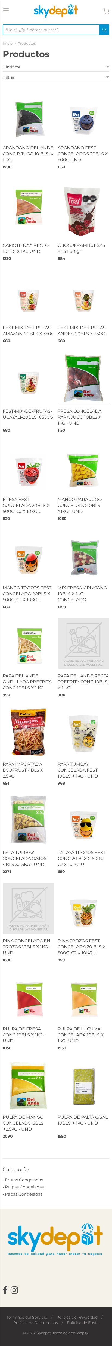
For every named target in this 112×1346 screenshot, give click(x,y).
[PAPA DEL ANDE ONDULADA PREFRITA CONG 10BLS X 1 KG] (28, 643)
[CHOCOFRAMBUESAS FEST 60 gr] (83, 208)
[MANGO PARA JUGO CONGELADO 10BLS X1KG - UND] (83, 467)
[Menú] (6, 11)
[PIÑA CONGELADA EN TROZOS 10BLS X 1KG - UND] (28, 908)
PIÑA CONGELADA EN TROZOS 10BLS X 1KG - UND (27, 946)
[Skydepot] (56, 11)
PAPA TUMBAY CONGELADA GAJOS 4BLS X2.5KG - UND (24, 858)
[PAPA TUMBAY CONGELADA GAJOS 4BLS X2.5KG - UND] (28, 820)
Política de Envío (83, 1322)
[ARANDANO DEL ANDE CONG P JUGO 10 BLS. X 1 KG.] (28, 115)
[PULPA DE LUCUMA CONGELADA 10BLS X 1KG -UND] (83, 997)
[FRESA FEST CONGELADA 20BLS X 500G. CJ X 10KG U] (28, 467)
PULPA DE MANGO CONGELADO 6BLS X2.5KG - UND (23, 1123)
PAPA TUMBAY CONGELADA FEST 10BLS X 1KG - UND (78, 770)
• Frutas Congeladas (23, 1179)
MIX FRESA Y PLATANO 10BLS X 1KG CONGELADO (82, 593)
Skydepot (43, 1333)
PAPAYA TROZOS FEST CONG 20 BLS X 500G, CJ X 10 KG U (81, 858)
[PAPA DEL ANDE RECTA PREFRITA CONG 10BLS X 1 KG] (83, 643)
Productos (27, 43)
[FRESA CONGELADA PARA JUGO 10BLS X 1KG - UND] (83, 378)
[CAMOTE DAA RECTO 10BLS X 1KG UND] (28, 203)
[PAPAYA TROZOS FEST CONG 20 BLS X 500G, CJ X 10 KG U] (83, 820)
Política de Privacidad (77, 1317)
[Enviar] (104, 29)
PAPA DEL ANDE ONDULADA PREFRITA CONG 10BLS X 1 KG (27, 681)
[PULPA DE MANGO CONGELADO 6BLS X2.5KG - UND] (28, 1085)
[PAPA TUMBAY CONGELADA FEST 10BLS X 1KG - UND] (83, 732)
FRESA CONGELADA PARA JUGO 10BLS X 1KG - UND (79, 417)
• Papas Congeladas (22, 1194)
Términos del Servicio (27, 1317)
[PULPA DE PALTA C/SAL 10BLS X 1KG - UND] (83, 1085)
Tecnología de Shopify (70, 1333)
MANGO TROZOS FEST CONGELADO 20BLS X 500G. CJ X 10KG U (27, 593)
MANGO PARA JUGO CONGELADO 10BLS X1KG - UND (80, 505)
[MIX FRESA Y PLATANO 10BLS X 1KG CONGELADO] (83, 555)
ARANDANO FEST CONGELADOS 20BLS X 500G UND (83, 153)
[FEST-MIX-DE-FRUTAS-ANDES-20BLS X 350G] (83, 295)
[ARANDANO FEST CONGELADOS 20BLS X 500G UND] (83, 115)
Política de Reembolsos (35, 1322)
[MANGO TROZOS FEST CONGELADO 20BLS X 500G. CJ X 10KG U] (28, 555)
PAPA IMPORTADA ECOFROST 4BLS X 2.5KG (23, 770)
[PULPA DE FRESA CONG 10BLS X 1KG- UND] (28, 997)
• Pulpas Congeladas (23, 1186)
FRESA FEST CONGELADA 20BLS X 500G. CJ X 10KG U (26, 505)
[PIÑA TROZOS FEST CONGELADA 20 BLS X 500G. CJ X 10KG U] (83, 908)
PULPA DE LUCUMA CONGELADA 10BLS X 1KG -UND (81, 1034)
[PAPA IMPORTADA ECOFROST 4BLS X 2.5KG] (28, 732)
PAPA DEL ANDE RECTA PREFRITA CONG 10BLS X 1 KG (83, 681)
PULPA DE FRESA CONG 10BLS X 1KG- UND (23, 1034)
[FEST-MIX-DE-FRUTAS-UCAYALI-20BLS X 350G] (28, 377)
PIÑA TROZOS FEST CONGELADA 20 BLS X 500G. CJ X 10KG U (82, 946)
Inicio (8, 43)
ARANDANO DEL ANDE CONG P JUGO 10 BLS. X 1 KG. (28, 153)
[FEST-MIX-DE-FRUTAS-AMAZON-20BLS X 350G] (28, 295)
